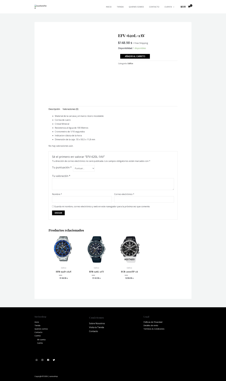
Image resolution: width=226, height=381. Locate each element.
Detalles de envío (150, 325)
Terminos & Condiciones (153, 329)
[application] (173, 6)
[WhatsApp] (37, 360)
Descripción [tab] (54, 109)
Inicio (109, 6)
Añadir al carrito (135, 56)
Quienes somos (136, 6)
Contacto (154, 6)
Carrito (40, 343)
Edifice (130, 63)
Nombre (57, 194)
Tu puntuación (62, 167)
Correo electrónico (124, 194)
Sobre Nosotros (97, 323)
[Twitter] (54, 360)
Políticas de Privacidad (152, 322)
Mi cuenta (41, 339)
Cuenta (168, 6)
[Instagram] (42, 360)
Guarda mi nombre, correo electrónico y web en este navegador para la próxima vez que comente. (102, 206)
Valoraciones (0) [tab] (70, 109)
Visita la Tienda (96, 327)
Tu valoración (61, 176)
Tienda (120, 6)
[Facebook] (48, 360)
